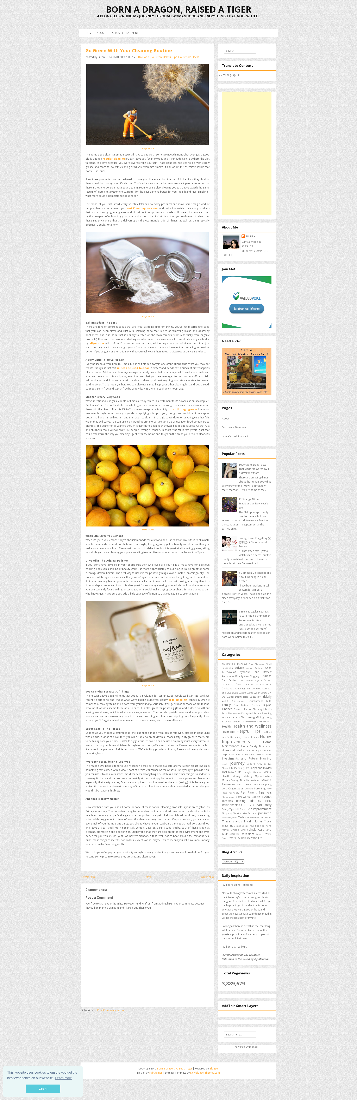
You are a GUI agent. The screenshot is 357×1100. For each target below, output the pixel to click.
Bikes (246, 676)
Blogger (253, 1046)
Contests (256, 688)
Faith (268, 700)
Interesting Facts (245, 754)
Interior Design (264, 754)
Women (259, 834)
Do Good (143, 57)
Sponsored (264, 813)
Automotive (228, 676)
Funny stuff (247, 713)
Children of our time (257, 684)
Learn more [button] (63, 1078)
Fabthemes (155, 1072)
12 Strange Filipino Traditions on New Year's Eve (253, 503)
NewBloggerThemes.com (205, 1072)
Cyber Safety (260, 692)
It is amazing (178, 700)
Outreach (249, 788)
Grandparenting (248, 721)
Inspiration (228, 754)
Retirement (247, 805)
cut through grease (184, 409)
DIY (269, 692)
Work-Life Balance (240, 838)
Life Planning (236, 767)
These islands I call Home (242, 821)
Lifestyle (247, 772)
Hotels (268, 746)
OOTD (224, 788)
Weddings (248, 834)
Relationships (231, 805)
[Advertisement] (246, 153)
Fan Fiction (241, 705)
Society (252, 813)
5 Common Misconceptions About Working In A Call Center (255, 577)
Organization (236, 788)
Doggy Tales (241, 696)
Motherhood (253, 780)
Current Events (246, 692)
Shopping (227, 813)
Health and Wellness (251, 726)
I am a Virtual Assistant (235, 436)
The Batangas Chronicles (258, 817)
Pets (269, 792)
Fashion (256, 705)
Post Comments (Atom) (110, 1010)
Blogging (254, 676)
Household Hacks (188, 57)
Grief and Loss (264, 721)
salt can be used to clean (133, 368)
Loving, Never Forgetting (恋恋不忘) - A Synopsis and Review (255, 542)
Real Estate (264, 800)
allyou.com (96, 343)
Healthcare (228, 732)
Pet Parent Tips (252, 792)
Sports (225, 817)
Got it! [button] (43, 1088)
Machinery (258, 772)
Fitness (267, 709)
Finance (227, 709)
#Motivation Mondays (234, 663)
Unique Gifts (238, 829)
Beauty (239, 676)
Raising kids (245, 801)
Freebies (237, 713)
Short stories (240, 813)
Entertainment (238, 701)
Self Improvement (259, 809)
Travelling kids (256, 825)
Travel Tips (228, 825)
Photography (228, 797)
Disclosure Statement (124, 33)
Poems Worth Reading (247, 796)
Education (255, 696)
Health (226, 726)
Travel (267, 821)
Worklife (256, 838)
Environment (256, 700)
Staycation (233, 817)
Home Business (251, 736)
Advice (239, 668)
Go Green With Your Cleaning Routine (129, 50)
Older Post (207, 877)
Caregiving (227, 684)
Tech (241, 817)
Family (226, 705)
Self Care (240, 809)
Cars (239, 684)
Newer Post (88, 877)
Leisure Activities (256, 763)
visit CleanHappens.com (142, 208)
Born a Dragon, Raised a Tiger (178, 9)
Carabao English (253, 680)
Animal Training (254, 668)
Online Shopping (261, 784)
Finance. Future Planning (248, 709)
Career (267, 680)
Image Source (148, 148)
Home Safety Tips (252, 746)
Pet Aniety (233, 792)
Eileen (251, 236)
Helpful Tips (170, 57)
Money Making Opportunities (252, 776)
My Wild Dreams (241, 784)
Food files (227, 713)
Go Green (156, 57)
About (101, 33)
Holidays (237, 736)
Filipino (267, 705)
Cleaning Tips (242, 688)
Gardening (248, 717)
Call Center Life (232, 680)
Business (265, 676)
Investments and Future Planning (246, 758)
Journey (237, 763)
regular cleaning (114, 158)
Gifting (260, 717)
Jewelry (225, 764)
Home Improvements (246, 739)
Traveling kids (241, 825)
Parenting (259, 788)
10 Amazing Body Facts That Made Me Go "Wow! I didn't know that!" (254, 469)
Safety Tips (227, 809)
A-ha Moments (256, 664)
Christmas (228, 688)
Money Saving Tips (233, 780)
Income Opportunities (258, 750)
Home (89, 33)
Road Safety (263, 805)
